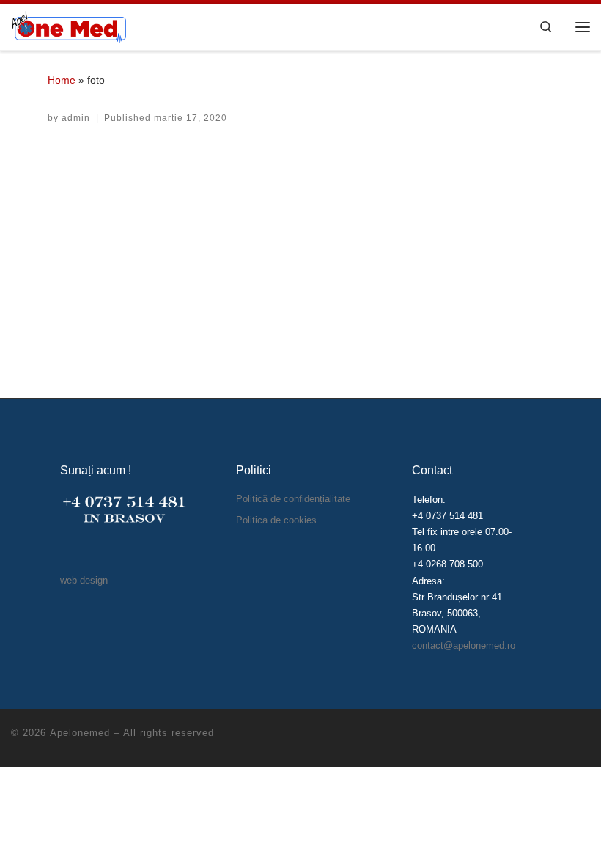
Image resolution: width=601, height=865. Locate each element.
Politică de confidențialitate (293, 498)
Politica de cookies (276, 520)
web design (84, 580)
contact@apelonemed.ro (463, 645)
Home (61, 80)
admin (76, 118)
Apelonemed (80, 732)
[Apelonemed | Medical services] (68, 25)
